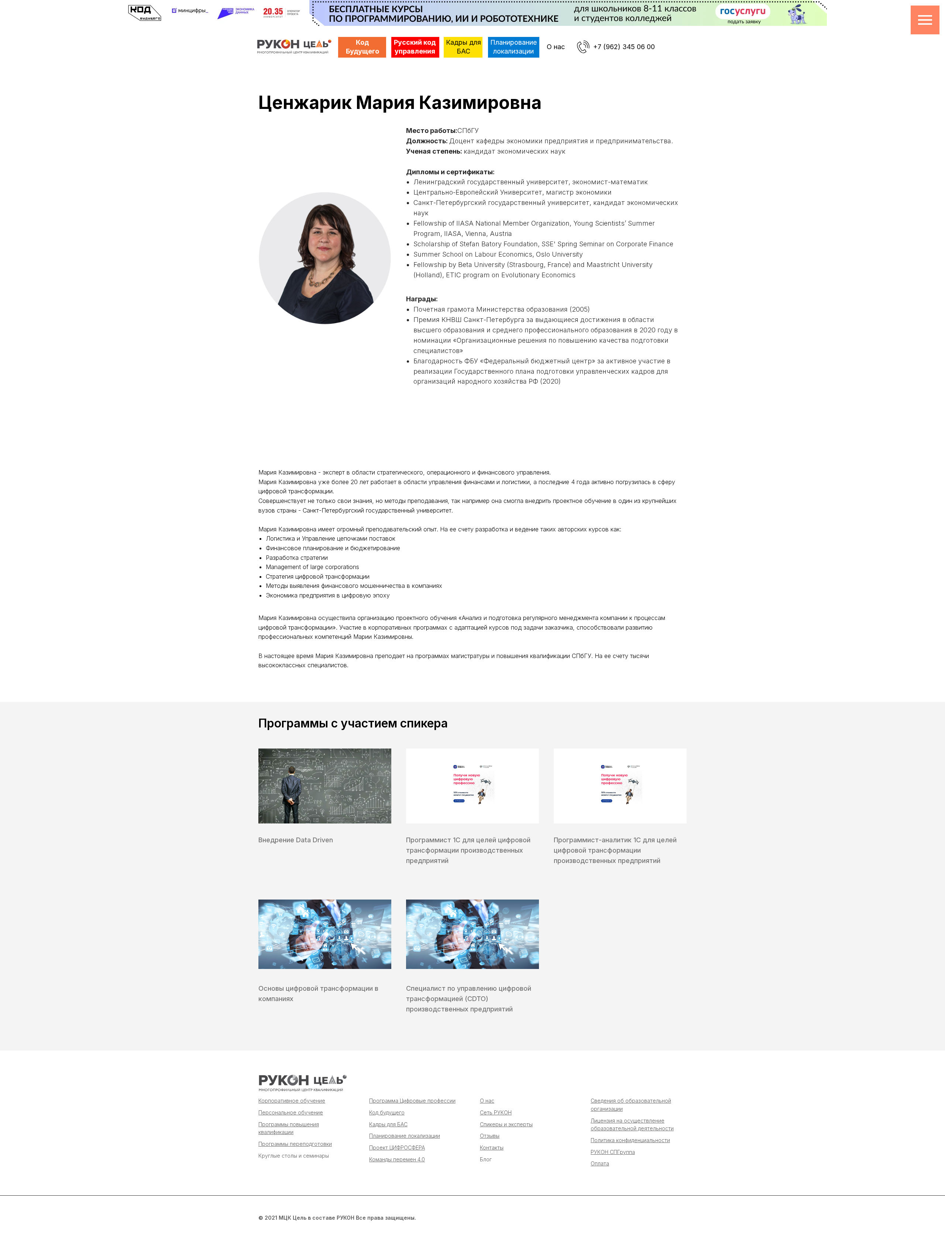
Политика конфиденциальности (630, 1140)
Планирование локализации (404, 1136)
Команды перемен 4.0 (397, 1159)
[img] (301, 1083)
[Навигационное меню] (925, 20)
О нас (556, 47)
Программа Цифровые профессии (412, 1100)
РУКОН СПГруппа (613, 1152)
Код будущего (387, 1112)
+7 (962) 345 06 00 (624, 47)
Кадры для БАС (388, 1124)
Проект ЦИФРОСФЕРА (397, 1147)
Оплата (600, 1163)
